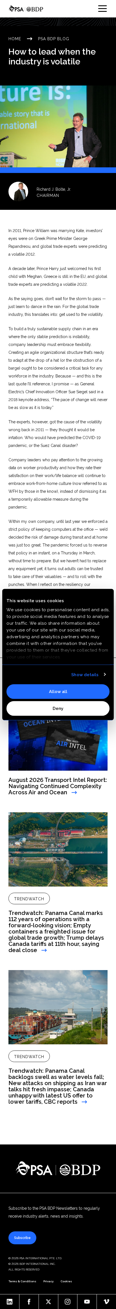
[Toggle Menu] (102, 8)
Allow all (58, 691)
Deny (58, 708)
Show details (85, 674)
